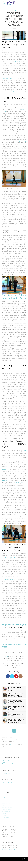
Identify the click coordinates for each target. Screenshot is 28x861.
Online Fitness (16, 661)
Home (4, 805)
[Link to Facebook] (20, 859)
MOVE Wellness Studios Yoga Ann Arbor (14, 659)
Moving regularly (20, 141)
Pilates (4, 813)
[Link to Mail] (25, 859)
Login (4, 782)
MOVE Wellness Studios (9, 557)
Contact (4, 799)
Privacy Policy (6, 817)
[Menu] (24, 3)
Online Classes (6, 811)
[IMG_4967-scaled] (14, 35)
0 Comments (19, 652)
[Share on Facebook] (8, 676)
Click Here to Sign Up (8, 849)
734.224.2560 (6, 773)
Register (9, 782)
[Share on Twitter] (12, 676)
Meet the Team (6, 809)
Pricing (4, 815)
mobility (17, 61)
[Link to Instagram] (20, 676)
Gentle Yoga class (11, 579)
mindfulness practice (16, 67)
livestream (5, 480)
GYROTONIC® (6, 803)
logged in (13, 744)
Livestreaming (13, 656)
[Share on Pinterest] (16, 676)
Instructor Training (7, 807)
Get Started (5, 801)
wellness (6, 663)
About (4, 795)
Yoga (14, 11)
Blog (3, 797)
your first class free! (20, 640)
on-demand (19, 482)
